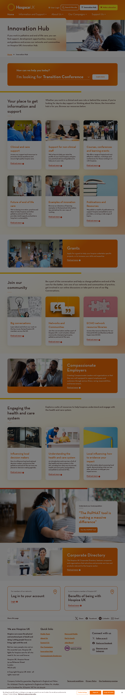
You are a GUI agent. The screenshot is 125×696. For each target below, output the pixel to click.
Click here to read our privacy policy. (27, 694)
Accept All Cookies (109, 692)
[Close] (122, 693)
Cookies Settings (82, 692)
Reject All (95, 692)
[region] (62, 693)
